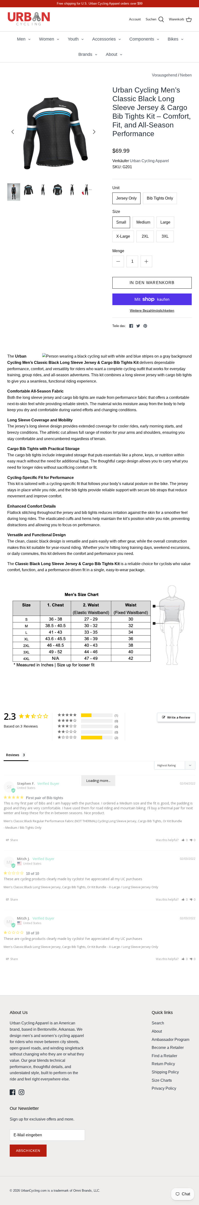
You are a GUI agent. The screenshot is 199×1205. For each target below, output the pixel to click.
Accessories (104, 39)
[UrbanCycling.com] (29, 19)
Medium (143, 222)
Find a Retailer (164, 1056)
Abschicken (28, 1151)
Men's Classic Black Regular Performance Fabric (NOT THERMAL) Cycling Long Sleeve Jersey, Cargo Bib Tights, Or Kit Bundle (93, 821)
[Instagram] (21, 1092)
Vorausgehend (164, 75)
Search (158, 1023)
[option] (53, 132)
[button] (184, 840)
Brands (85, 54)
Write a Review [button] (178, 717)
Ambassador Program (170, 1040)
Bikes (173, 39)
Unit (115, 188)
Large (165, 222)
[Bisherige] (12, 131)
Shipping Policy (165, 1072)
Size (116, 211)
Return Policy (163, 1064)
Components (141, 39)
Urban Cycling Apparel (149, 161)
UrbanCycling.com (34, 1190)
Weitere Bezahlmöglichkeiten (152, 310)
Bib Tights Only (160, 198)
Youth (73, 39)
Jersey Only (126, 198)
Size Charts (162, 1080)
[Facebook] (12, 1092)
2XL (145, 236)
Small (121, 222)
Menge (118, 251)
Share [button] (13, 840)
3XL (165, 236)
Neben (186, 75)
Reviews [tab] (12, 755)
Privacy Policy (164, 1088)
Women (46, 39)
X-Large (123, 236)
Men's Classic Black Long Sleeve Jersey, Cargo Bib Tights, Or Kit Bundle (55, 887)
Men (21, 39)
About (111, 54)
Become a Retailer (168, 1048)
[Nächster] (94, 131)
